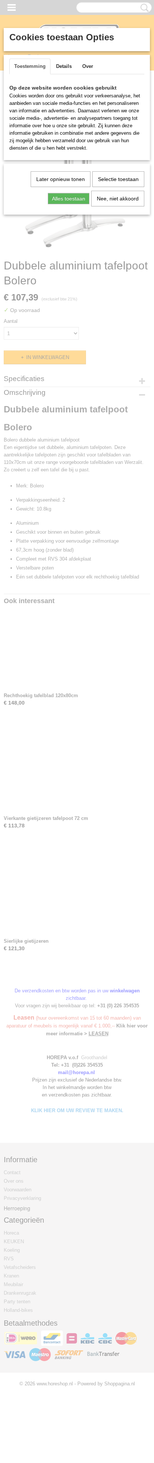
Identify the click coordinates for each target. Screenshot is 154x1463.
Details (64, 66)
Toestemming (30, 66)
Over (87, 66)
